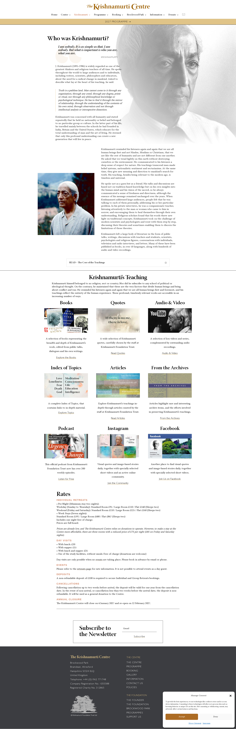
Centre (64, 15)
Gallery (131, 675)
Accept (182, 717)
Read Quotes (118, 353)
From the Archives (170, 418)
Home (54, 15)
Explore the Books (66, 357)
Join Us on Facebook (170, 479)
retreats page (84, 569)
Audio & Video (170, 353)
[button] (230, 695)
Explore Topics (66, 413)
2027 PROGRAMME (116, 22)
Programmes (134, 713)
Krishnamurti (81, 15)
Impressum (206, 723)
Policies (131, 687)
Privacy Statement (195, 723)
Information (156, 15)
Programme (100, 15)
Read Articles (118, 418)
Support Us (133, 717)
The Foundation (137, 705)
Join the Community (118, 483)
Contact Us (134, 683)
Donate (172, 15)
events (99, 560)
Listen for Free (66, 479)
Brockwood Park (135, 15)
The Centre (134, 663)
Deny (215, 717)
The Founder (135, 700)
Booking (116, 15)
